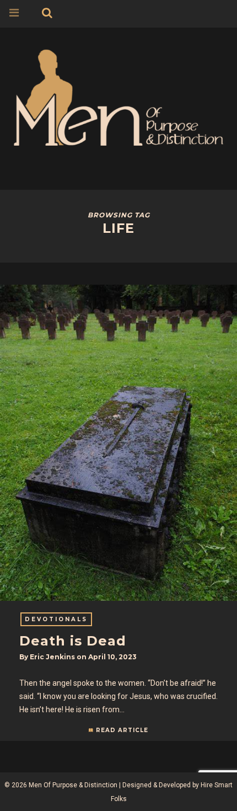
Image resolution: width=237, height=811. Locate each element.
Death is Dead (72, 641)
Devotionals (56, 619)
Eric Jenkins (52, 657)
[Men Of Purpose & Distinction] (118, 95)
